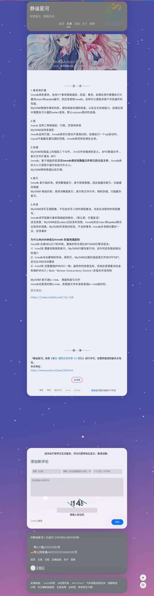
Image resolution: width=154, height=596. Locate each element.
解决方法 (58, 390)
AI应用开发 (63, 583)
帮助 (49, 390)
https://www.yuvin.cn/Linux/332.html (52, 370)
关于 (84, 24)
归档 (77, 24)
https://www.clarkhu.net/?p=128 (52, 297)
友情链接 (56, 560)
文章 (69, 24)
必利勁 (72, 587)
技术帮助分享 (66, 66)
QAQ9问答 (49, 583)
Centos (77, 390)
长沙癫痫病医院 (46, 587)
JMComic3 (77, 583)
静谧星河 (95, 390)
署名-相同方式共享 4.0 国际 (67, 358)
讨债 (33, 587)
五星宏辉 (61, 587)
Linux (56, 66)
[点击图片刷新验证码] (77, 503)
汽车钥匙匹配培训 (95, 583)
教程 (41, 390)
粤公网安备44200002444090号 (55, 552)
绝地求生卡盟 (85, 587)
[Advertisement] (75, 327)
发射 (117, 522)
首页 (61, 24)
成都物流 (112, 583)
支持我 (77, 380)
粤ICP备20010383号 (47, 547)
